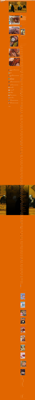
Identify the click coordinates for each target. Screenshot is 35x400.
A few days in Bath (22, 389)
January (22, 394)
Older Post (19, 105)
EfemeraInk (22, 182)
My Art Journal (22, 107)
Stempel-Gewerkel (22, 99)
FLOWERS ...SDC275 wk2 (23, 174)
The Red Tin (22, 203)
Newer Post (9, 105)
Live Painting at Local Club (23, 265)
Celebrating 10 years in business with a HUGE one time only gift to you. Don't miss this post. (23, 196)
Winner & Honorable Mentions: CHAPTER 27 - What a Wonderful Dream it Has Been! (23, 263)
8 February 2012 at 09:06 (12, 103)
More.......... (22, 390)
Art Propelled (22, 191)
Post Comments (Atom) (12, 106)
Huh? (21, 289)
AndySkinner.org (22, 93)
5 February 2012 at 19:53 (12, 85)
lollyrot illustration (22, 283)
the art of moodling (22, 123)
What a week (22, 387)
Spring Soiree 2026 (22, 66)
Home (14, 105)
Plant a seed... (22, 227)
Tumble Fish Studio (22, 161)
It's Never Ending (22, 185)
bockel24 (22, 46)
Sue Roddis (21, 25)
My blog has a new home (23, 187)
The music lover (22, 171)
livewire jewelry (22, 214)
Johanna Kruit (22, 60)
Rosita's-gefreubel (22, 197)
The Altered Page (22, 128)
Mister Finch (22, 141)
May (21, 384)
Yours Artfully (22, 177)
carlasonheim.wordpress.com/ (23, 78)
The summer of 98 (22, 106)
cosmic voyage (22, 242)
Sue (23, 15)
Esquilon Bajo (22, 140)
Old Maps (22, 282)
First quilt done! (22, 221)
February (22, 386)
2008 (21, 397)
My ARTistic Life (22, 225)
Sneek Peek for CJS (22, 127)
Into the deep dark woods (23, 132)
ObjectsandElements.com (23, 166)
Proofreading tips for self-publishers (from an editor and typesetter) (23, 154)
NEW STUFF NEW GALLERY (23, 122)
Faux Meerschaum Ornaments (23, 135)
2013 (21, 378)
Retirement (22, 224)
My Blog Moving (22, 247)
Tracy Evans (22, 90)
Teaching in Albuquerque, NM (23, 168)
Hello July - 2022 (22, 92)
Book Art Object (22, 104)
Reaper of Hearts (22, 392)
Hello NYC (22, 150)
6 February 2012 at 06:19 (12, 93)
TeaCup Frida (22, 184)
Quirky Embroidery (22, 80)
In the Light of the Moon (23, 125)
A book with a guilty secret (23, 388)
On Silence (22, 163)
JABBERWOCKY (17, 3)
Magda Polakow (22, 133)
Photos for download (22, 103)
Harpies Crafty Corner (23, 64)
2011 (21, 395)
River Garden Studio (22, 188)
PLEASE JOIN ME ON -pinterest (23, 267)
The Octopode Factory (11, 89)
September (22, 381)
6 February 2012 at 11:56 (12, 98)
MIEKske (21, 199)
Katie (10, 99)
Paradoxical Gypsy (22, 245)
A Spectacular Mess (22, 273)
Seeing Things (22, 172)
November (22, 380)
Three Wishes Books (22, 153)
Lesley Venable (22, 201)
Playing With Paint (22, 159)
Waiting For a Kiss (22, 165)
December (22, 379)
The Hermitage (22, 151)
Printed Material (22, 169)
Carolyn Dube (22, 61)
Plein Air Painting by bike (23, 75)
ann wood (22, 280)
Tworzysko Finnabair (22, 57)
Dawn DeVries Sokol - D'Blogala (23, 286)
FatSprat (21, 222)
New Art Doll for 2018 (22, 143)
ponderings (22, 97)
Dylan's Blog (22, 95)
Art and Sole (22, 138)
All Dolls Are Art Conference (23, 244)
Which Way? (22, 63)
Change (21, 234)
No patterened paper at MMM (23, 190)
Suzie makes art (22, 217)
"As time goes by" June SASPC (23, 216)
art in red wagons (22, 144)
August (22, 382)
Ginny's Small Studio (22, 288)
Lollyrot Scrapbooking (22, 71)
